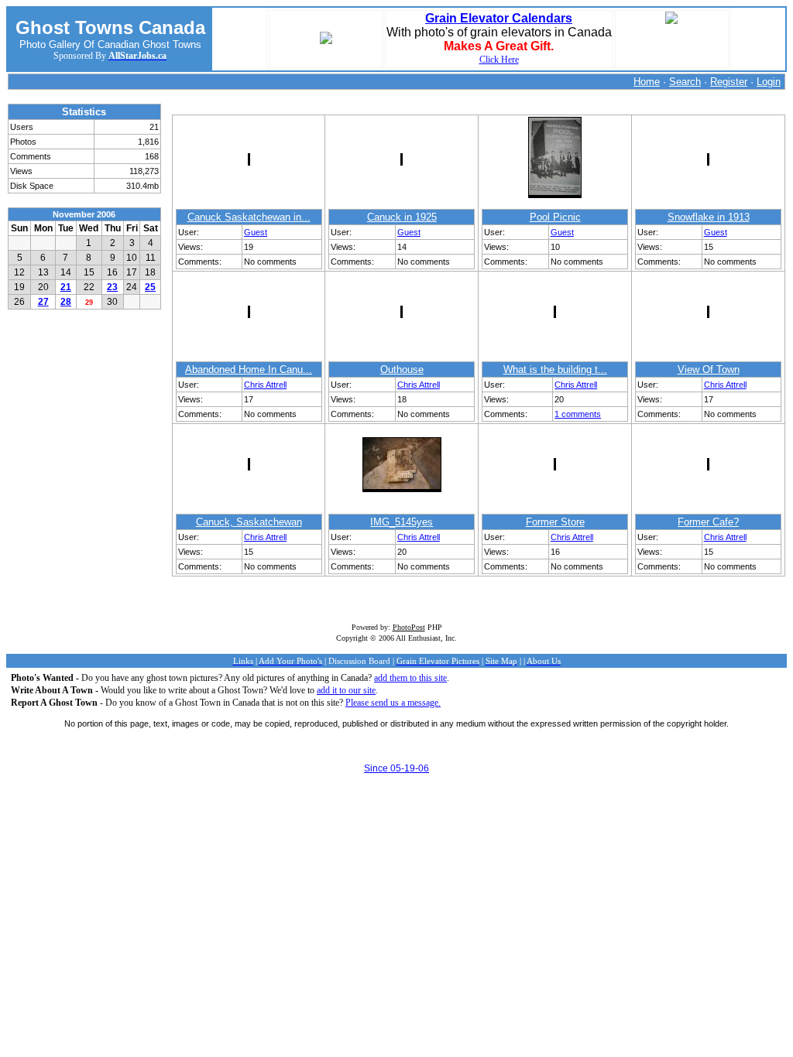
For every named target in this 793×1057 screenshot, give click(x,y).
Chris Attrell (265, 384)
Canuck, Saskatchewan (249, 522)
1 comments (577, 414)
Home (646, 81)
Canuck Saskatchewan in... (249, 217)
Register (728, 81)
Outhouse (402, 369)
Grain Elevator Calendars (498, 18)
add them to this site (410, 677)
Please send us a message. (393, 702)
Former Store (555, 522)
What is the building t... (555, 369)
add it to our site (346, 690)
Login (769, 81)
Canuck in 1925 (402, 217)
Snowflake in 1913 (709, 217)
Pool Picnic (555, 217)
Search (685, 81)
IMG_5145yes (401, 522)
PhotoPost (409, 627)
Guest (255, 232)
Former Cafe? (708, 522)
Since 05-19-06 (396, 768)
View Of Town (709, 369)
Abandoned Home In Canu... (248, 369)
